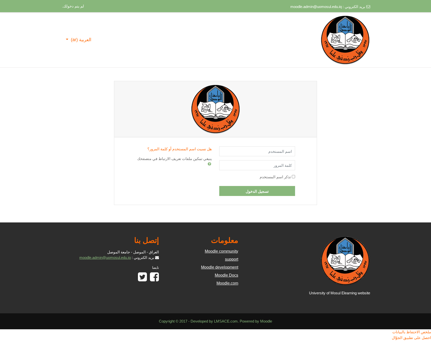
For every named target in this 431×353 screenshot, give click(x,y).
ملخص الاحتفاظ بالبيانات (411, 332)
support (231, 259)
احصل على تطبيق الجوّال (411, 338)
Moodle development (219, 267)
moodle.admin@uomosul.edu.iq (316, 6)
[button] (208, 164)
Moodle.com (227, 283)
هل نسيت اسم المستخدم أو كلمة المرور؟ (179, 149)
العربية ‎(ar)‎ (80, 39)
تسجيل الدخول (257, 191)
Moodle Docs (226, 275)
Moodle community (221, 251)
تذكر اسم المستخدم (275, 177)
